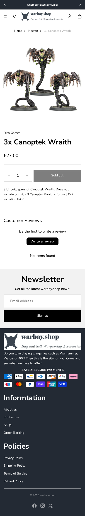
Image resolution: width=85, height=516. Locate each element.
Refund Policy (13, 481)
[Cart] (80, 16)
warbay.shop (47, 495)
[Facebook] (34, 505)
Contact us (11, 417)
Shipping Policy (14, 465)
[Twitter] (50, 505)
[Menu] (5, 16)
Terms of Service (15, 473)
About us (10, 409)
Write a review (42, 241)
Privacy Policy (13, 458)
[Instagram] (42, 505)
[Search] (15, 16)
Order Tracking (14, 433)
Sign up (42, 315)
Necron (33, 31)
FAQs (8, 425)
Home (18, 31)
